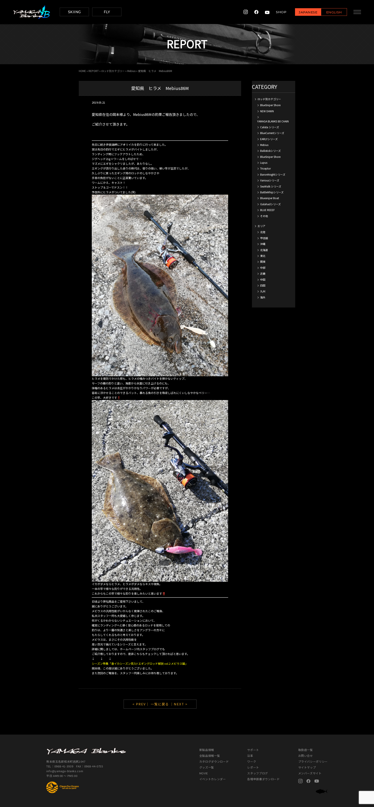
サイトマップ (307, 767)
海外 (262, 297)
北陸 (262, 232)
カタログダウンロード (214, 761)
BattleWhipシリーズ (272, 192)
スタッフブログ (257, 773)
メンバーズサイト (310, 773)
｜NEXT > (179, 704)
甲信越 (264, 238)
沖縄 (262, 244)
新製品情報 (206, 750)
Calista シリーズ (269, 127)
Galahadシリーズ (270, 204)
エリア (261, 226)
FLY (107, 12)
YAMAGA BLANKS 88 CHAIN (273, 121)
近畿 (262, 273)
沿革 (250, 756)
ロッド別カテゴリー (113, 71)
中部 (262, 267)
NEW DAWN (267, 111)
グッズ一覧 (206, 767)
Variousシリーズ (269, 180)
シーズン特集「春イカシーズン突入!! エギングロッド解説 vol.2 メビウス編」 (140, 663)
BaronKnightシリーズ (272, 174)
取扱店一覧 (305, 750)
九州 (262, 291)
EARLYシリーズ (269, 139)
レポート (253, 767)
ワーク (251, 761)
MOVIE (203, 773)
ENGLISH (334, 12)
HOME (82, 71)
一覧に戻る (160, 704)
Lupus (263, 162)
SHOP (281, 12)
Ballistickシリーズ (270, 150)
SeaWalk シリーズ (270, 186)
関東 (262, 261)
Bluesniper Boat (269, 198)
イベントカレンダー (212, 779)
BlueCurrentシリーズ (272, 133)
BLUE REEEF (267, 210)
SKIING (74, 12)
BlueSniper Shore (270, 105)
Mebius (131, 71)
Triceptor (265, 168)
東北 (262, 256)
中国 (262, 279)
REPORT (94, 71)
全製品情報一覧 (209, 756)
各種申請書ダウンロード (263, 779)
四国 (262, 285)
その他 (264, 216)
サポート (253, 750)
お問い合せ (305, 756)
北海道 (264, 250)
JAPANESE (308, 12)
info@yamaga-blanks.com (64, 771)
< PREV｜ (141, 704)
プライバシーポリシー (313, 761)
